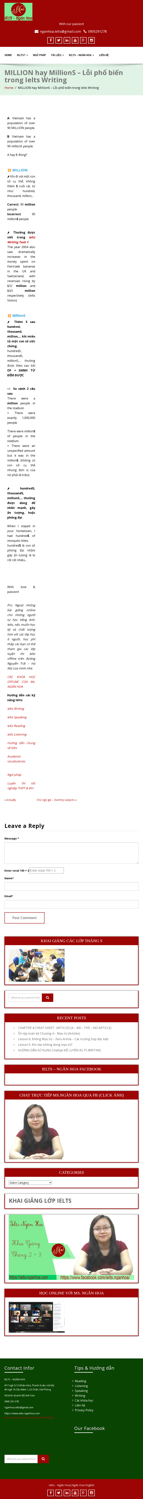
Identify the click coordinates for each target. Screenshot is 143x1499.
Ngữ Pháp (39, 55)
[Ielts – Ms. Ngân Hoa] (71, 12)
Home (8, 55)
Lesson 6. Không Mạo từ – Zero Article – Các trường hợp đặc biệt (63, 1039)
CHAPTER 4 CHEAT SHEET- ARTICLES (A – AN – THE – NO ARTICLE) (64, 1028)
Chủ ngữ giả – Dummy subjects (56, 800)
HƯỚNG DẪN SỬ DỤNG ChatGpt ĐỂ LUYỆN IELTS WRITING (59, 1050)
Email (8, 896)
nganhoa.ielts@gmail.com (60, 31)
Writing (80, 1396)
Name (9, 878)
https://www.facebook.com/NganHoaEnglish (29, 1417)
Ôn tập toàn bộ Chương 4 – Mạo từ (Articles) (49, 1033)
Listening (81, 1386)
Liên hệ (80, 1405)
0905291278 (97, 31)
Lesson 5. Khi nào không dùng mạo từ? (45, 1044)
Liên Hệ (104, 55)
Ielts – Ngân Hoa (80, 55)
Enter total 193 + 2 (16, 870)
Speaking (81, 1391)
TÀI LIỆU (56, 55)
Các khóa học (84, 1400)
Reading (80, 1381)
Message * (11, 838)
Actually (11, 800)
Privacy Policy (84, 1410)
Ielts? (21, 55)
